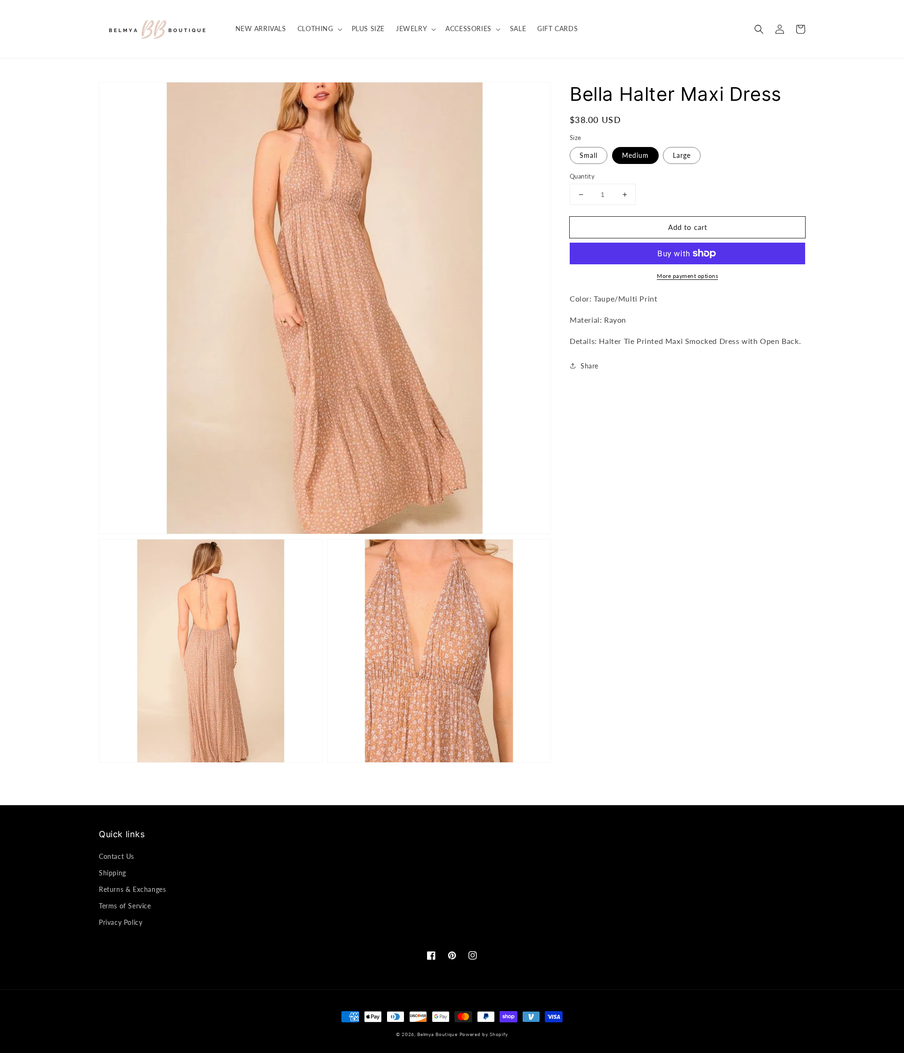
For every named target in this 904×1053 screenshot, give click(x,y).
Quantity (582, 176)
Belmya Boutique (437, 1034)
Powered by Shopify (484, 1034)
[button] (759, 29)
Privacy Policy (120, 922)
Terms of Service (125, 906)
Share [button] (589, 365)
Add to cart (687, 227)
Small (588, 155)
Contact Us (116, 856)
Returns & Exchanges (132, 889)
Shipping (112, 873)
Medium (635, 155)
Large (682, 155)
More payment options (687, 275)
